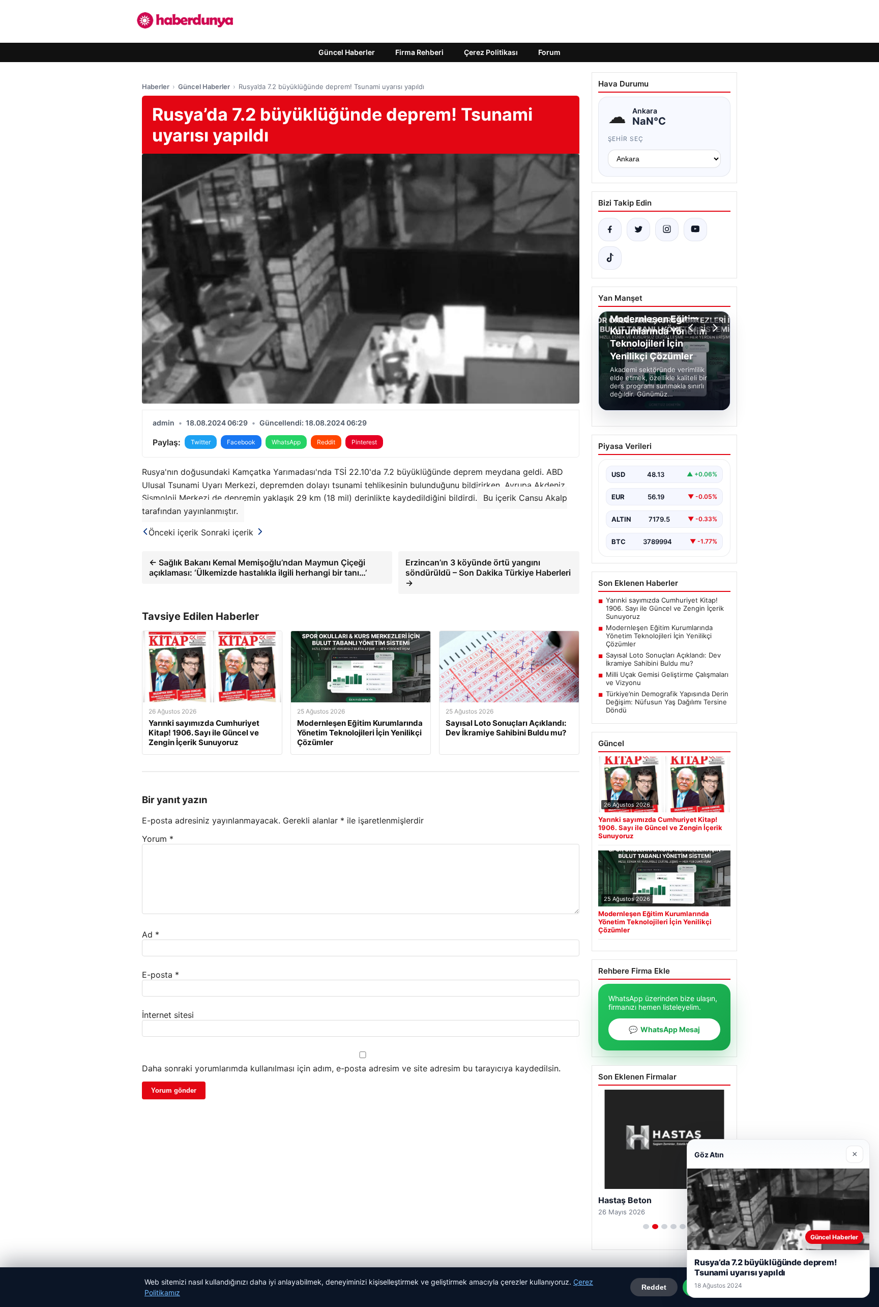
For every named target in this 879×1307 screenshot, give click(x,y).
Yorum (157, 839)
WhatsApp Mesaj (664, 1029)
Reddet (653, 1287)
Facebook (241, 442)
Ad (150, 934)
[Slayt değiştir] (646, 1226)
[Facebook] (610, 229)
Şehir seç (626, 139)
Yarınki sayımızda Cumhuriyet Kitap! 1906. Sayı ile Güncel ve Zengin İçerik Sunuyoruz (665, 608)
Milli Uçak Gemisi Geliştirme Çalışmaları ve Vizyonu (667, 678)
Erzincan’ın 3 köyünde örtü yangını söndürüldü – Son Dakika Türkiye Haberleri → (488, 572)
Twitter (201, 442)
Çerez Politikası (491, 52)
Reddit (326, 442)
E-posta (160, 975)
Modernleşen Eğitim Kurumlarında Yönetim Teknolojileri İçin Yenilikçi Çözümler (659, 635)
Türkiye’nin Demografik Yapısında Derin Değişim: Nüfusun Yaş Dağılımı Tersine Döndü (667, 702)
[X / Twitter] (638, 229)
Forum (549, 52)
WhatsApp (286, 442)
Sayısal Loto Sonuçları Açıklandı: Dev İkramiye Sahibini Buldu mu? (663, 659)
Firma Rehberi (419, 52)
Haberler (155, 86)
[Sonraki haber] (713, 327)
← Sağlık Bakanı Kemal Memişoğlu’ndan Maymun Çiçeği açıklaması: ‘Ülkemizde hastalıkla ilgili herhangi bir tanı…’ (258, 567)
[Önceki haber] (692, 327)
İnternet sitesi (168, 1015)
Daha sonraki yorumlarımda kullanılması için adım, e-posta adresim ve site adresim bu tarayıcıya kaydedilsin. (351, 1068)
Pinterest (364, 442)
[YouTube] (695, 229)
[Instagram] (667, 229)
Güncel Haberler (346, 52)
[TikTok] (610, 258)
